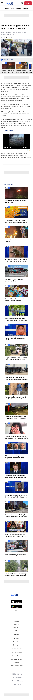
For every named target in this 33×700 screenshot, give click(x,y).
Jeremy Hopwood (6, 32)
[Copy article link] (11, 37)
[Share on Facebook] (6, 37)
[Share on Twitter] (9, 37)
